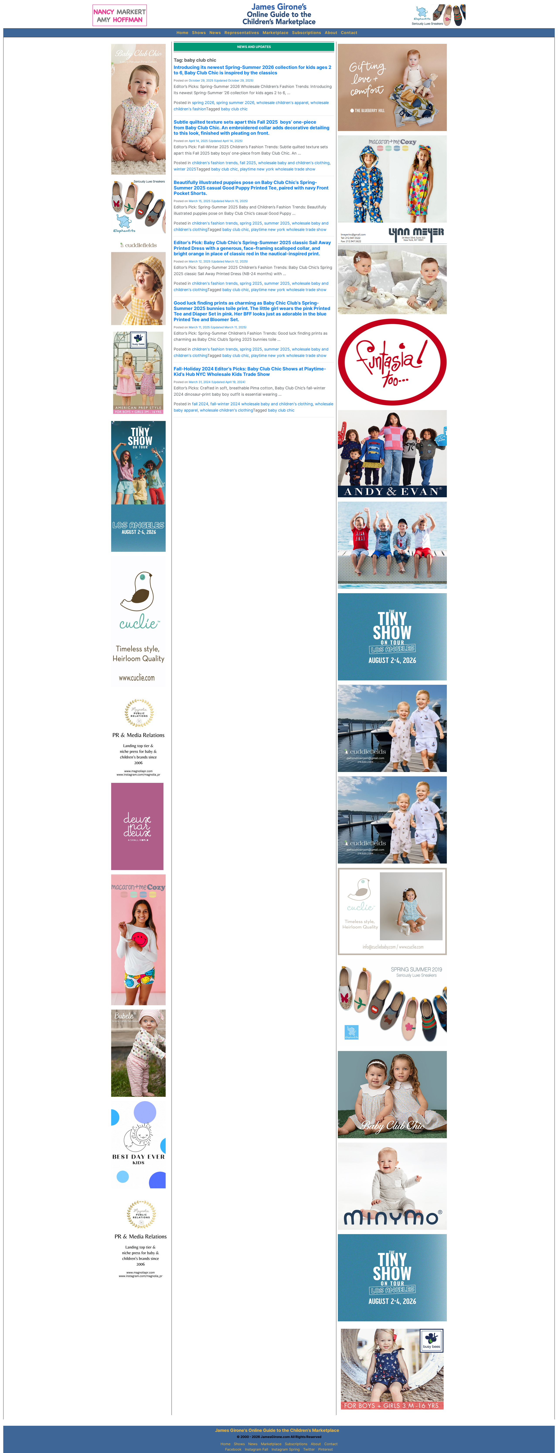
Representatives (242, 32)
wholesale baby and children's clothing (294, 162)
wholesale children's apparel (282, 102)
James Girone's (231, 1430)
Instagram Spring (286, 1449)
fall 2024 (200, 404)
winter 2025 (185, 169)
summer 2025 (277, 223)
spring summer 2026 (235, 102)
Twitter (309, 1449)
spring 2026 (203, 102)
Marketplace (276, 32)
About (331, 32)
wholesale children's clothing (226, 410)
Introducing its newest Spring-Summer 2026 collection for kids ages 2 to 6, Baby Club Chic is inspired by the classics (252, 70)
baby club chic (234, 109)
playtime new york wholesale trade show (277, 169)
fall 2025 (248, 162)
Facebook (233, 1449)
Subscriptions (306, 32)
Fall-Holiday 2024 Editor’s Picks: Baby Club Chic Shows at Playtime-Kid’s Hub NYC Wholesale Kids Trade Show (250, 371)
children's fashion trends (215, 162)
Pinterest (325, 1449)
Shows (199, 32)
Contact (349, 32)
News (215, 32)
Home (183, 32)
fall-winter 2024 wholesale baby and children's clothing (261, 404)
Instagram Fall (256, 1449)
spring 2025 (251, 223)
